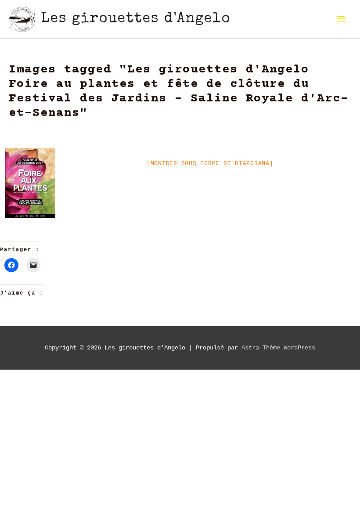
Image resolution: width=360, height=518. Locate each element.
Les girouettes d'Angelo (135, 19)
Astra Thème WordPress (278, 348)
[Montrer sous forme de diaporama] (210, 163)
